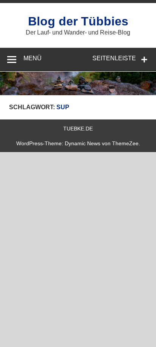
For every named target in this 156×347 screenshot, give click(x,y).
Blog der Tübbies (78, 21)
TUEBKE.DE (78, 128)
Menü (32, 58)
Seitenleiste (114, 58)
